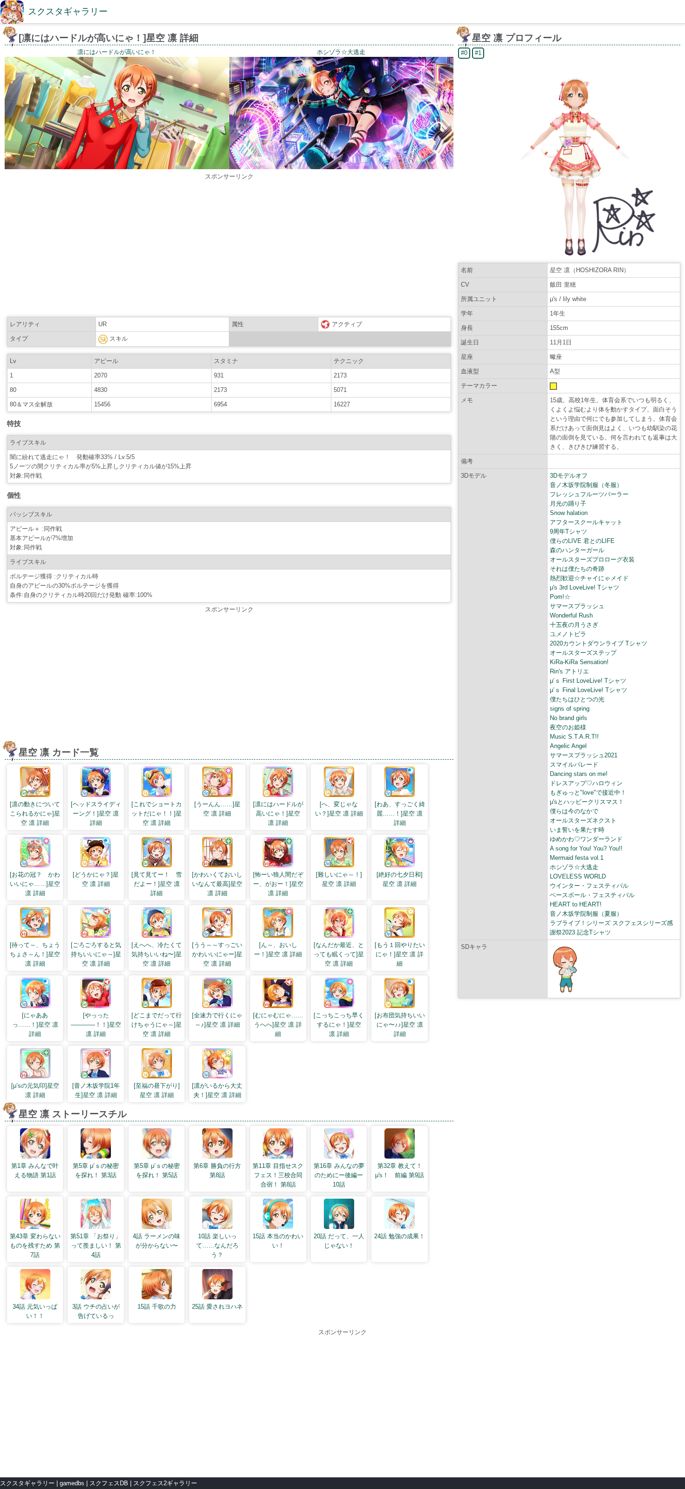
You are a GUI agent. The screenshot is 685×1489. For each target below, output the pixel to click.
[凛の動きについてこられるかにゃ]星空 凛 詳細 (35, 813)
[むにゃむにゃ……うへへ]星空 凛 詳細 (278, 1024)
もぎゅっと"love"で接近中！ (588, 792)
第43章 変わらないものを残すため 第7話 (35, 1245)
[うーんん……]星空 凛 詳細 (217, 809)
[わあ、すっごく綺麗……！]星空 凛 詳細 (400, 813)
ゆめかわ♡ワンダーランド (586, 839)
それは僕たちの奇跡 (577, 568)
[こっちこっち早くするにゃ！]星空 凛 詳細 (339, 1024)
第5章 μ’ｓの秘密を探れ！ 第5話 (157, 1170)
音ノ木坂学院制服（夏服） (586, 913)
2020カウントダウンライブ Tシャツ (598, 643)
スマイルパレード (574, 764)
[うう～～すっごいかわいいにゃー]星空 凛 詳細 (217, 954)
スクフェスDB (108, 1483)
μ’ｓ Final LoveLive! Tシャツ (588, 689)
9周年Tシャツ (568, 531)
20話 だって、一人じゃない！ (339, 1241)
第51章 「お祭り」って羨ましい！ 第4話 (95, 1245)
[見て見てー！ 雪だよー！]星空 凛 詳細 (156, 884)
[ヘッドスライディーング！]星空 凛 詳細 (96, 813)
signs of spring (569, 708)
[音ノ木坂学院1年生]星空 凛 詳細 (96, 1090)
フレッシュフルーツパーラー (589, 494)
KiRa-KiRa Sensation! (579, 662)
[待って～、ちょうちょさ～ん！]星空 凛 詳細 (35, 954)
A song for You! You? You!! (586, 848)
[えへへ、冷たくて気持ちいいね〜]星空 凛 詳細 (156, 954)
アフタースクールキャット (586, 522)
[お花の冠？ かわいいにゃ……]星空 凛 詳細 (35, 884)
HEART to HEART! (576, 904)
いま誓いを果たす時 (577, 829)
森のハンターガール (577, 550)
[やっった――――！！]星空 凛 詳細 (96, 1024)
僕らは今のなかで (574, 811)
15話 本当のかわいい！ (278, 1241)
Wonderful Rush (571, 615)
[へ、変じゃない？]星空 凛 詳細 (339, 809)
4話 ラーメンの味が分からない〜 (156, 1241)
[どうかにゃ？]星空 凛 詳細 (96, 879)
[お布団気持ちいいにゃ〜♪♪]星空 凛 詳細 (400, 1024)
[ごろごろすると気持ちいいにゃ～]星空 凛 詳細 (96, 954)
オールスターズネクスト (583, 820)
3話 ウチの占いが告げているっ (96, 1311)
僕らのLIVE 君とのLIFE (582, 540)
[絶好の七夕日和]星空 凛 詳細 (400, 879)
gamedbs (72, 1483)
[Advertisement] (229, 246)
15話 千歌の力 (156, 1306)
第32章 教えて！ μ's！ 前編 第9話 (400, 1170)
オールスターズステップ (583, 652)
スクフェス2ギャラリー (165, 1483)
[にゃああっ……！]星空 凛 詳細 (35, 1024)
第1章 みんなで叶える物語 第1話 (35, 1170)
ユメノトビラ (568, 634)
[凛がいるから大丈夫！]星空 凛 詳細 (217, 1090)
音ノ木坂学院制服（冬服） (586, 484)
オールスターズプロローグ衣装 (592, 559)
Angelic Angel (568, 745)
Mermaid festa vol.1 (576, 857)
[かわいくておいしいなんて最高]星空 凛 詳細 (217, 884)
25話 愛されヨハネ (217, 1306)
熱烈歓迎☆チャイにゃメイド (589, 578)
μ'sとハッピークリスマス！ (587, 801)
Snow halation (569, 512)
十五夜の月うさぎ (574, 624)
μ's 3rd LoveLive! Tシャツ (584, 587)
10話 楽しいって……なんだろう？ (217, 1245)
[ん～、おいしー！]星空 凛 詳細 (278, 949)
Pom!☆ (560, 596)
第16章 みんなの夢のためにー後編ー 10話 (339, 1175)
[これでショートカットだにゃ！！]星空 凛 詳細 (156, 813)
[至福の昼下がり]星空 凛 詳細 (157, 1090)
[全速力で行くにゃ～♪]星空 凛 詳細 (217, 1020)
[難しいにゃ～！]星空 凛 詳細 (339, 879)
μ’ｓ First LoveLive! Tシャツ (588, 680)
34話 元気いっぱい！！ (35, 1311)
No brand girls (568, 717)
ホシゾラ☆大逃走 (574, 867)
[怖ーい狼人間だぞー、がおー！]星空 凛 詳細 (278, 884)
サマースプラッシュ (577, 606)
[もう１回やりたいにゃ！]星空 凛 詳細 (400, 954)
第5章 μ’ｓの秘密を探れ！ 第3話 (96, 1170)
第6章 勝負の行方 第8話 (217, 1170)
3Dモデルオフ (569, 475)
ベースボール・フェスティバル (592, 895)
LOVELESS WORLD (578, 876)
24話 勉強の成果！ (399, 1236)
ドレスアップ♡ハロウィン (586, 783)
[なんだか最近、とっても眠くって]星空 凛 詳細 (339, 954)
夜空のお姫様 (568, 727)
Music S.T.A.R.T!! (574, 736)
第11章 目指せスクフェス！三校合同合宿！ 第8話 (278, 1175)
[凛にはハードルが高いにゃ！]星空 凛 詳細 (278, 813)
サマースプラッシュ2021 (583, 755)
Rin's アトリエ (569, 671)
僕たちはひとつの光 (577, 699)
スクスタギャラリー (68, 11)
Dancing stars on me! (579, 773)
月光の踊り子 (568, 503)
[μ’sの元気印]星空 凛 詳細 (35, 1090)
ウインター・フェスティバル (589, 885)
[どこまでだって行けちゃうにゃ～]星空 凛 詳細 (156, 1024)
